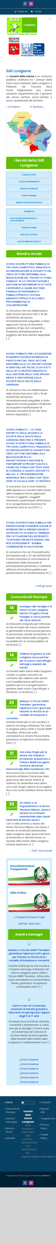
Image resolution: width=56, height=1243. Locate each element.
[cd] (29, 1073)
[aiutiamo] (29, 1077)
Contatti (45, 1102)
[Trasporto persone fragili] (29, 917)
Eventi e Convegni (11, 1120)
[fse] (29, 923)
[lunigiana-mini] (29, 112)
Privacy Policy (45, 1126)
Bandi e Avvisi (10, 1130)
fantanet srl (45, 1175)
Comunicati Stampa (11, 1110)
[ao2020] (29, 888)
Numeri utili (45, 1110)
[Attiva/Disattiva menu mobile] (50, 18)
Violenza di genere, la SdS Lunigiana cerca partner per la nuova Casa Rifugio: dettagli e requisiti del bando (36, 660)
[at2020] (29, 861)
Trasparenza (46, 1118)
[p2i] (29, 1068)
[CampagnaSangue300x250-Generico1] (29, 1082)
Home (9, 1102)
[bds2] (29, 1059)
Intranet (10, 1138)
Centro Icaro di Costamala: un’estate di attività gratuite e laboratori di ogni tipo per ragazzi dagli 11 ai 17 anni (29, 1011)
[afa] (29, 1064)
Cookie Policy (44, 1136)
